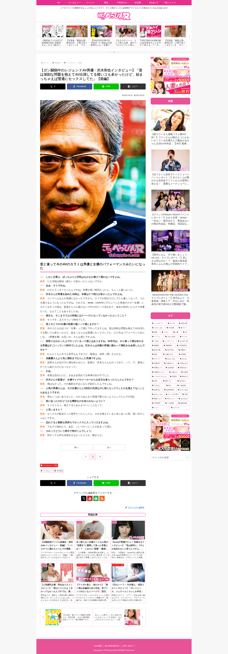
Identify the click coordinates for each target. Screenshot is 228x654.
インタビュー (47, 471)
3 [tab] (118, 52)
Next (189, 36)
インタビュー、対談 (50, 465)
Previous (38, 36)
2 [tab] (114, 52)
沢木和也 (60, 471)
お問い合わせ (127, 646)
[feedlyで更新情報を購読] (96, 498)
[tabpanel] (52, 36)
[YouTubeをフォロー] (89, 498)
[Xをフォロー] (83, 498)
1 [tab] (110, 52)
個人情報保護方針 (112, 646)
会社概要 (98, 646)
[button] (133, 86)
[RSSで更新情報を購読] (102, 498)
